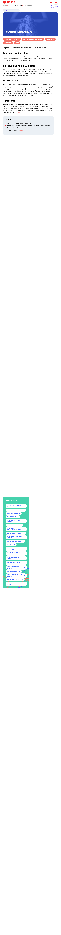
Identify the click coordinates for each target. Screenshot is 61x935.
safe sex (17, 112)
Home (5, 5)
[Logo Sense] (9, 2)
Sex (10, 5)
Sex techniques (17, 5)
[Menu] (56, 2)
